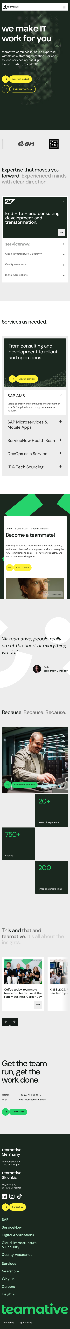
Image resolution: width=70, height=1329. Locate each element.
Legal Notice (25, 1322)
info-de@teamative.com (32, 1099)
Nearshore (10, 1271)
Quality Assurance (17, 1255)
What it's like (22, 567)
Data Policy (8, 1322)
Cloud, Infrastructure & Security (19, 1245)
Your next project (20, 79)
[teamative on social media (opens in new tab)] (19, 1196)
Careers (8, 1287)
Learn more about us (24, 784)
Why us (8, 1279)
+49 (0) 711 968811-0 (30, 1094)
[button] (6, 1022)
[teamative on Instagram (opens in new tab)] (11, 1196)
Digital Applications (18, 1235)
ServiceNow (12, 1227)
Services (9, 1264)
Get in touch (18, 1111)
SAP (5, 1220)
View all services (27, 379)
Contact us (17, 1207)
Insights (8, 1294)
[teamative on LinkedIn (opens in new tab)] (4, 1196)
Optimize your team (22, 89)
